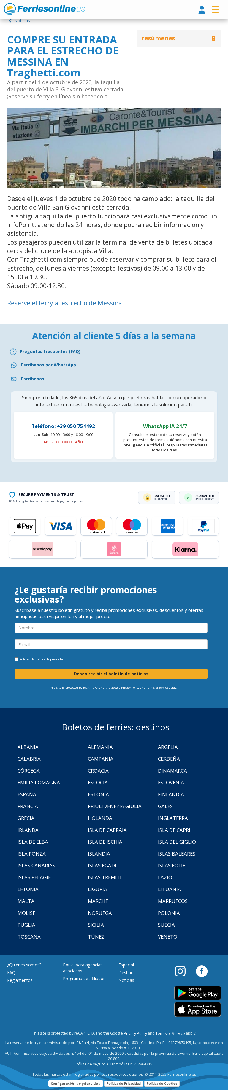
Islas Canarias (36, 865)
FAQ (11, 972)
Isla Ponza (32, 853)
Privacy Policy (135, 1033)
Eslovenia (171, 782)
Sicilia (96, 924)
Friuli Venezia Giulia (115, 806)
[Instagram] (183, 971)
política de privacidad (49, 659)
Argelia (168, 746)
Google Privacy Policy (125, 688)
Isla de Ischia (105, 841)
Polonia (169, 912)
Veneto (167, 936)
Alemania (100, 746)
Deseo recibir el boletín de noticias (111, 673)
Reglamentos (20, 980)
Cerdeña (169, 758)
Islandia (99, 853)
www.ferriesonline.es (44, 8)
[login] (202, 10)
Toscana (29, 936)
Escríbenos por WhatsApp (48, 365)
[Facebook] (201, 971)
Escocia (98, 782)
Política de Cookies (162, 1083)
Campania (100, 758)
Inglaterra (173, 818)
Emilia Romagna (39, 782)
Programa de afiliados (84, 978)
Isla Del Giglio (177, 841)
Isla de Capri (174, 829)
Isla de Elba (33, 841)
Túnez (96, 936)
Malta (26, 901)
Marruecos (173, 901)
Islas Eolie (171, 865)
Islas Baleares (176, 853)
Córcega (29, 770)
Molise (26, 912)
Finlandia (171, 794)
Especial (126, 965)
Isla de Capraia (107, 829)
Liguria (97, 889)
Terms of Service (157, 688)
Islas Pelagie (34, 877)
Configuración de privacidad (76, 1083)
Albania (28, 746)
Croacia (98, 770)
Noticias (21, 20)
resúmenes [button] (158, 38)
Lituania (169, 889)
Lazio (165, 877)
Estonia (98, 794)
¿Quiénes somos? (24, 965)
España (27, 794)
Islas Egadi (102, 865)
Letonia (28, 889)
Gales (165, 806)
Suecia (166, 924)
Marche (98, 901)
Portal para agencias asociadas (82, 968)
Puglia (26, 924)
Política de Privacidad (124, 1083)
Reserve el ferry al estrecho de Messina (64, 303)
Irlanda (28, 829)
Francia (28, 806)
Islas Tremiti (104, 877)
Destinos (127, 972)
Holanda (100, 818)
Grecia (26, 818)
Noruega (100, 912)
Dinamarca (172, 770)
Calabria (29, 758)
